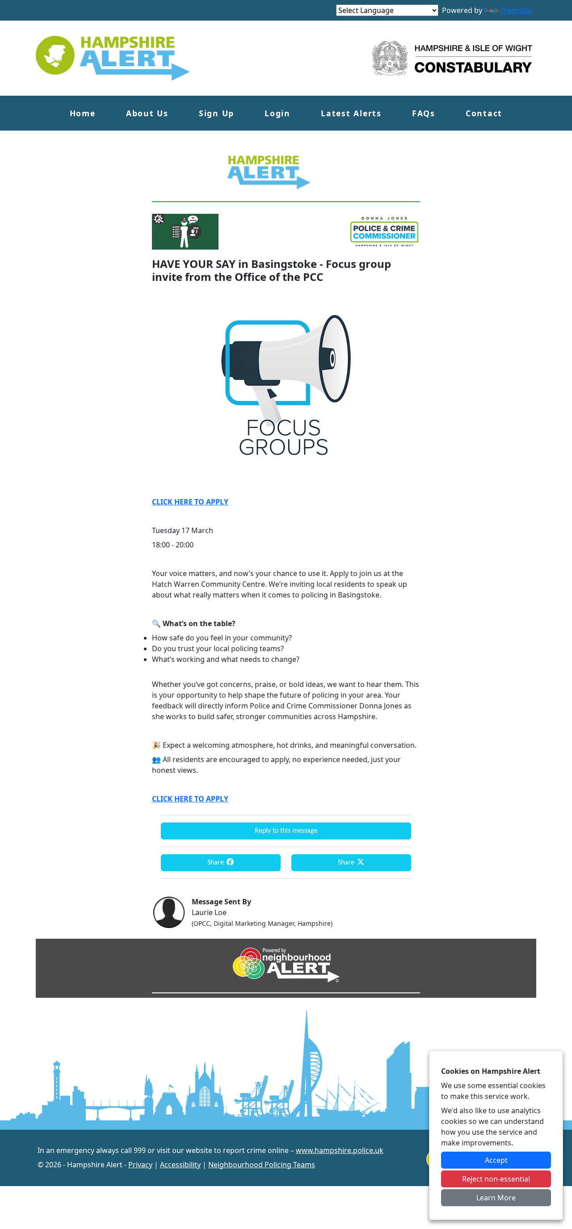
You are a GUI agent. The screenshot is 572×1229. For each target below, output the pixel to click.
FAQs (423, 113)
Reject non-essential (496, 1179)
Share (216, 862)
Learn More (496, 1198)
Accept (496, 1160)
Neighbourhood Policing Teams (261, 1165)
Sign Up (216, 113)
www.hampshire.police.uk (339, 1150)
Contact (484, 113)
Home (83, 113)
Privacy (140, 1165)
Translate (516, 10)
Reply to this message (286, 831)
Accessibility (180, 1165)
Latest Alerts (351, 113)
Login (277, 113)
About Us (147, 113)
